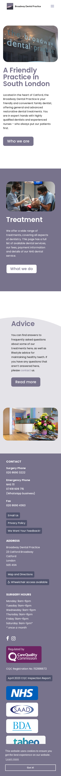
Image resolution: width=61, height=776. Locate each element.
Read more (25, 382)
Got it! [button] (30, 767)
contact (25, 370)
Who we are (18, 141)
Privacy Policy (16, 523)
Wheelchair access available (28, 582)
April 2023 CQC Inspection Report (29, 678)
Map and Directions (20, 574)
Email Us (13, 515)
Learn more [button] (12, 759)
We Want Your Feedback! (24, 531)
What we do (21, 268)
